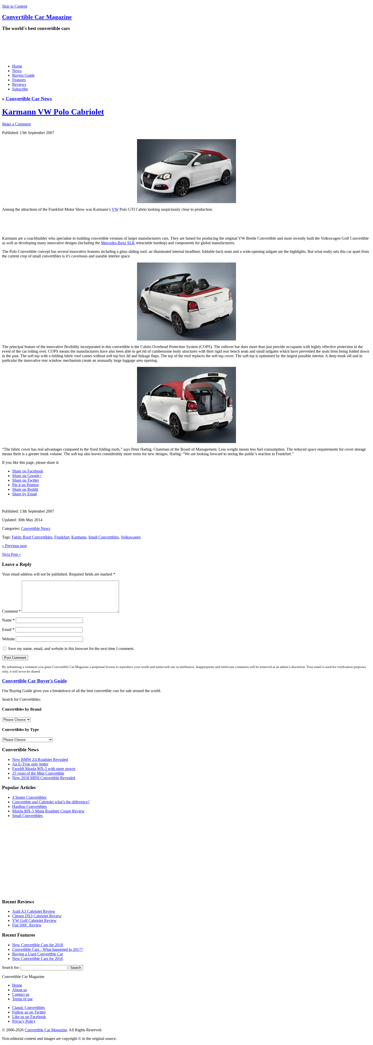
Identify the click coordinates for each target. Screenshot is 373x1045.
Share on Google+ (27, 475)
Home (17, 66)
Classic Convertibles (28, 1007)
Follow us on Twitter (29, 1012)
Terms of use (22, 999)
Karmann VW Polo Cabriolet (53, 111)
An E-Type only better (30, 764)
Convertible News (35, 528)
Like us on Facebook (29, 1017)
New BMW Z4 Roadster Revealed (40, 759)
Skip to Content (14, 6)
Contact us (20, 994)
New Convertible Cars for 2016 (37, 958)
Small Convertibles (103, 537)
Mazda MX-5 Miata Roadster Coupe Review (48, 811)
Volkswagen (131, 537)
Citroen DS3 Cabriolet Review (37, 916)
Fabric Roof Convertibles (32, 537)
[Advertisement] (94, 47)
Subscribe (20, 89)
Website (8, 639)
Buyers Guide (23, 75)
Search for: (11, 967)
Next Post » (11, 554)
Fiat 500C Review (27, 925)
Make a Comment (16, 124)
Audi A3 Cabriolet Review (33, 911)
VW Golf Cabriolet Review (34, 920)
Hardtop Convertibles (29, 806)
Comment (11, 611)
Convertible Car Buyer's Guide (34, 680)
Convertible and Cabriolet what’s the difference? (51, 802)
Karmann (78, 537)
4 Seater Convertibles (29, 797)
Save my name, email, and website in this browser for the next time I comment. (71, 648)
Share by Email (24, 494)
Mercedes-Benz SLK (118, 243)
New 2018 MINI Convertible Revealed (43, 778)
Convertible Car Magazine (46, 1030)
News (17, 71)
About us (19, 990)
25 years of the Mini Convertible (38, 773)
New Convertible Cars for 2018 (37, 945)
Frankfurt (61, 537)
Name (8, 620)
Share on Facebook (27, 471)
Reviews (19, 84)
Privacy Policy (24, 1021)
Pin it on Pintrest (25, 485)
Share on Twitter (25, 480)
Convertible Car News (28, 98)
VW (115, 209)
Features (19, 80)
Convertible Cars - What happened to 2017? (47, 949)
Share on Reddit (25, 489)
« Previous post (14, 546)
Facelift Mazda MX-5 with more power (43, 768)
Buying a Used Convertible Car (37, 954)
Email (8, 629)
